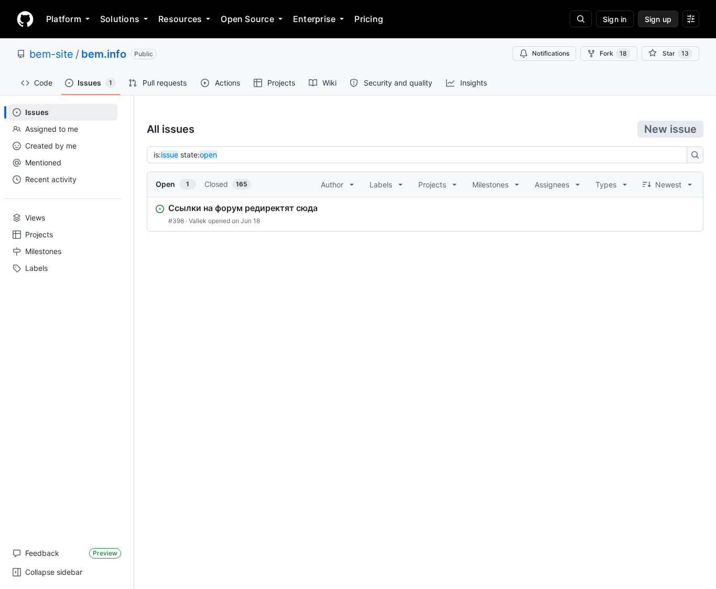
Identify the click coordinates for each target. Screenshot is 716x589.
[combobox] (420, 155)
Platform (63, 19)
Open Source (247, 19)
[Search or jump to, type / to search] (581, 18)
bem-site (51, 54)
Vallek (198, 221)
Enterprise (314, 19)
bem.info (103, 54)
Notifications (550, 53)
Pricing (368, 19)
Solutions (119, 19)
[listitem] (425, 214)
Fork (613, 53)
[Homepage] (25, 18)
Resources (180, 19)
